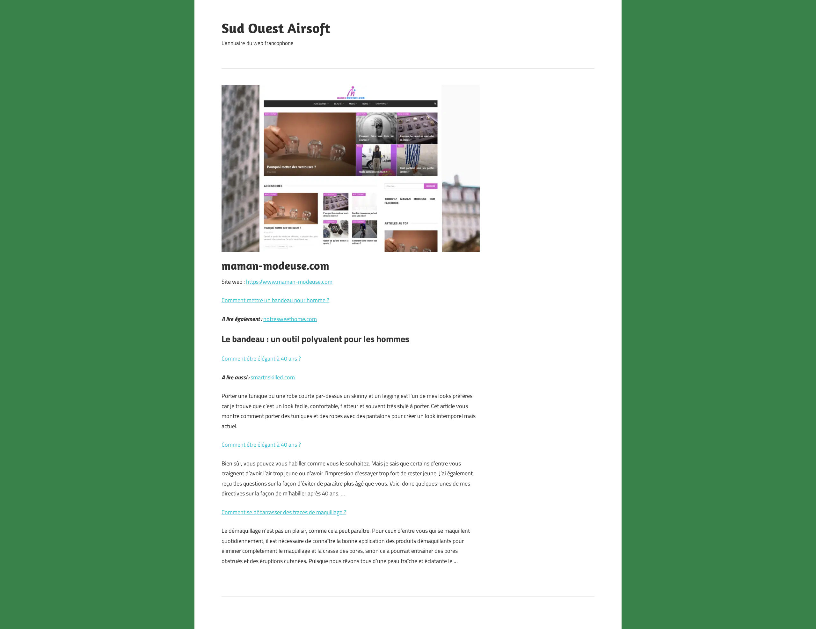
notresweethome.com (290, 319)
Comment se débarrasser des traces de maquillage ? (284, 512)
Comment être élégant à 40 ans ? (261, 358)
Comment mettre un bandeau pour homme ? (275, 300)
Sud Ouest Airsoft (276, 28)
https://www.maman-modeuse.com (289, 281)
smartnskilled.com (273, 377)
